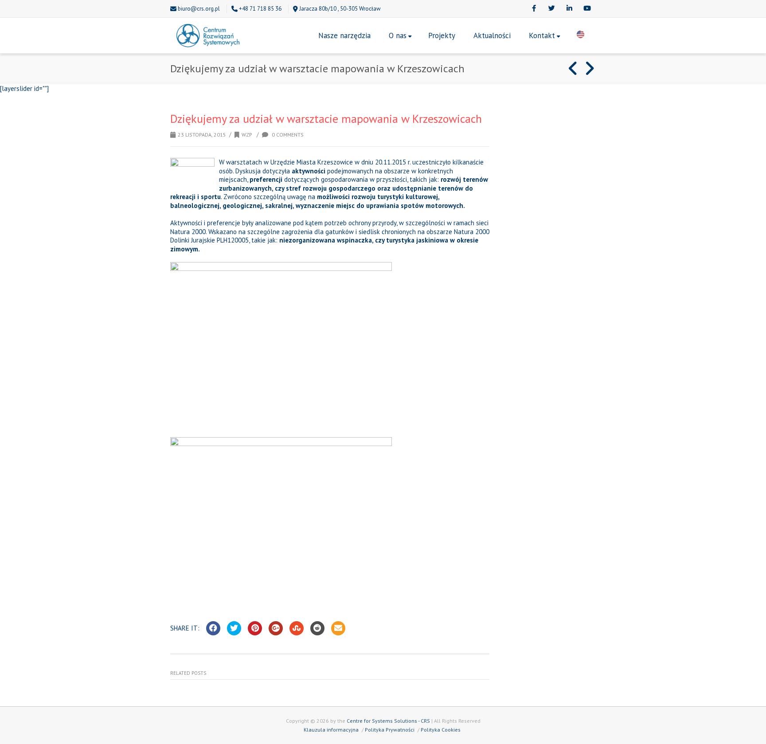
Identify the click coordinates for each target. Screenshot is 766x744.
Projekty (441, 35)
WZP (247, 134)
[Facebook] (534, 9)
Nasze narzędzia (344, 35)
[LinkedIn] (569, 9)
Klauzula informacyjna (331, 729)
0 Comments (287, 134)
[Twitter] (551, 9)
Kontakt (542, 35)
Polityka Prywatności (389, 729)
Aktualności (492, 35)
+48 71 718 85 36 (260, 8)
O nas (397, 35)
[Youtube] (587, 9)
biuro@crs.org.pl (199, 8)
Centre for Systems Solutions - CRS (388, 720)
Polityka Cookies (441, 729)
